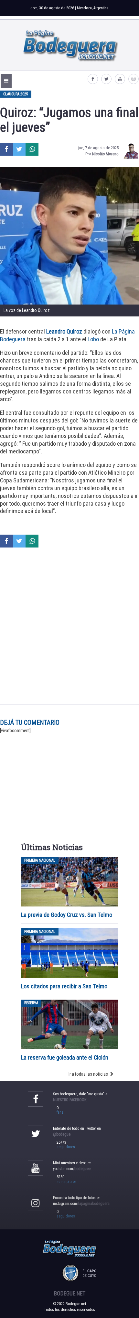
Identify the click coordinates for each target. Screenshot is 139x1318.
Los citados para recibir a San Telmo (65, 986)
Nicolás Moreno (105, 153)
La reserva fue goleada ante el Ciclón (64, 1057)
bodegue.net (69, 1293)
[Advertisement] (69, 632)
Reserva (31, 1003)
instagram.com (81, 1203)
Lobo (93, 339)
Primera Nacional (39, 860)
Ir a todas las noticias (88, 1074)
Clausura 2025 (15, 94)
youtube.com (72, 1169)
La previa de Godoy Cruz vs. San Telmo (66, 914)
